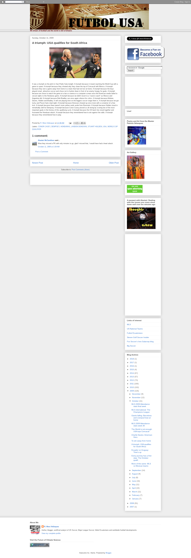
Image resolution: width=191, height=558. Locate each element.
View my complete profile (51, 533)
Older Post (114, 163)
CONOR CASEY (44, 126)
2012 (132, 380)
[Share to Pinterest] (84, 123)
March (135, 492)
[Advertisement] (62, 178)
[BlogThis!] (77, 123)
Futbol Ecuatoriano (135, 333)
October (135, 401)
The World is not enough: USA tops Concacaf (141, 430)
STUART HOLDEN (95, 126)
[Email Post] (70, 123)
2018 (132, 359)
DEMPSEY (55, 126)
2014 (132, 373)
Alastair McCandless (46, 140)
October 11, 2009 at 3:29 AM (49, 147)
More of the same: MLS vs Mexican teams (141, 465)
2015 (132, 369)
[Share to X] (79, 123)
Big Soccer (131, 346)
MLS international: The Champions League (140, 411)
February (136, 495)
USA (105, 126)
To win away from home (141, 441)
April (134, 488)
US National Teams (135, 329)
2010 (132, 387)
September (137, 470)
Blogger (108, 553)
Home (76, 163)
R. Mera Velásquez (51, 527)
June (134, 481)
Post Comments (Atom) (81, 170)
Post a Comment (41, 152)
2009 (132, 391)
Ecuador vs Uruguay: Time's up (140, 451)
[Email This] (74, 123)
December (136, 394)
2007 (132, 507)
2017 (132, 362)
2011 (132, 384)
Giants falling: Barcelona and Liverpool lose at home (141, 417)
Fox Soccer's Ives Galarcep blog (140, 341)
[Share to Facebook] (82, 123)
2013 (132, 377)
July (134, 477)
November (136, 397)
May (134, 484)
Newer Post (37, 163)
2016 (132, 366)
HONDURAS (65, 126)
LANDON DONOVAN (79, 126)
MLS (129, 324)
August (135, 474)
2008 (132, 503)
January (135, 499)
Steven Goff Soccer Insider (138, 337)
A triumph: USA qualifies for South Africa (141, 445)
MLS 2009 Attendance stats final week (140, 405)
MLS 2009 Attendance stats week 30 (140, 424)
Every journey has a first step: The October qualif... (141, 458)
